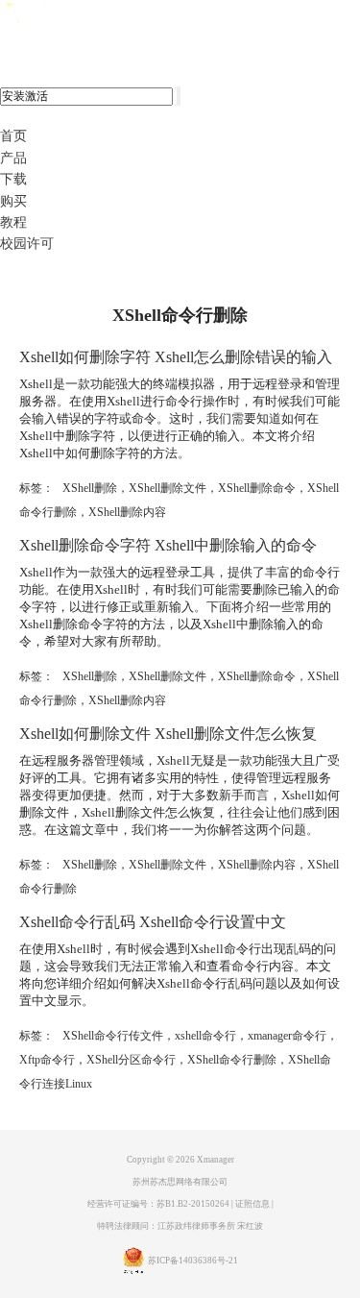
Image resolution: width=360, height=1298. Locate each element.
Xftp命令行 (47, 1059)
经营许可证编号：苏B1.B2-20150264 (158, 1204)
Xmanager (215, 1159)
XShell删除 (89, 488)
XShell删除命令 (257, 488)
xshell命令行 (205, 1035)
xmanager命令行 (287, 1035)
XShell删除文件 (167, 488)
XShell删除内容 (127, 512)
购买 (13, 201)
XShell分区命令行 (131, 1059)
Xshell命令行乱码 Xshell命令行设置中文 (152, 922)
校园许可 (27, 243)
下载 (13, 179)
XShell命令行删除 (231, 1059)
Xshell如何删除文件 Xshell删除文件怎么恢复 (168, 733)
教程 (13, 222)
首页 (13, 136)
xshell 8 (93, 20)
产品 (13, 158)
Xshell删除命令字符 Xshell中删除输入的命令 (168, 545)
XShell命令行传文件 (112, 1035)
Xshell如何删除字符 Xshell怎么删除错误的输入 (175, 357)
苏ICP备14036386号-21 (193, 1260)
